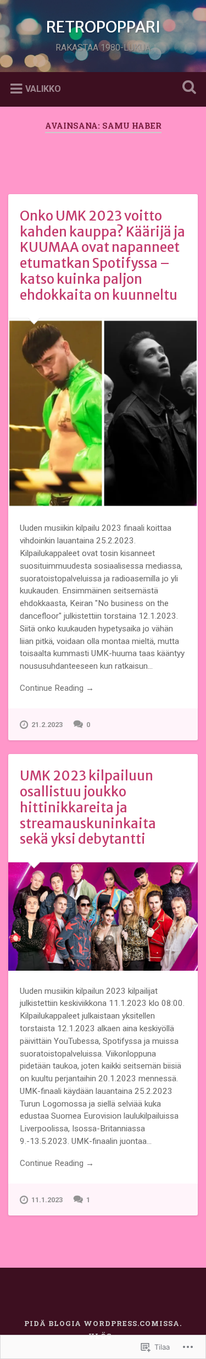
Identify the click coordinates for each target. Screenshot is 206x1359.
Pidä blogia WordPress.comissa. (103, 1323)
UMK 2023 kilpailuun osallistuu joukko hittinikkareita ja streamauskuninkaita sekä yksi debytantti (88, 807)
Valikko (43, 88)
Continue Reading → (57, 688)
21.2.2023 (47, 724)
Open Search (187, 88)
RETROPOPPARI (103, 27)
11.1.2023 (47, 1200)
